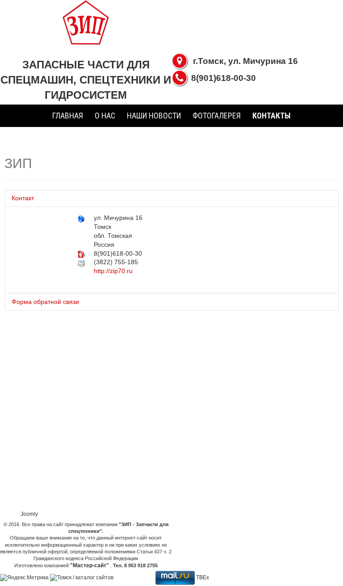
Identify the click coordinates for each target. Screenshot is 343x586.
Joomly (29, 514)
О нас (105, 115)
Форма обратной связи (45, 301)
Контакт (23, 198)
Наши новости (154, 115)
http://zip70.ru (113, 270)
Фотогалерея (216, 115)
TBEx (202, 577)
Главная (67, 115)
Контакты (271, 115)
